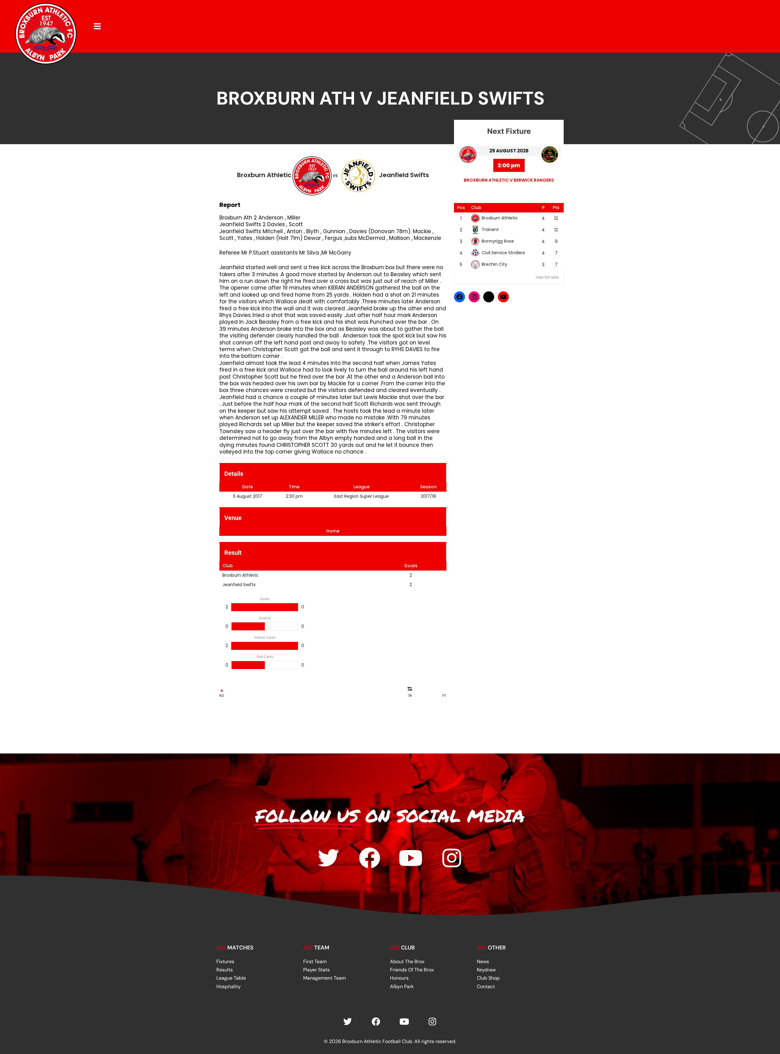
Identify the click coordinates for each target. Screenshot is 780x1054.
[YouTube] (503, 296)
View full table (547, 277)
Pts (556, 208)
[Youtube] (410, 858)
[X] (488, 296)
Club (476, 208)
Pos (461, 208)
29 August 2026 (509, 151)
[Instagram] (474, 296)
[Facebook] (459, 296)
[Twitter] (328, 858)
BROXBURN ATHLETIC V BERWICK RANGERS (509, 180)
